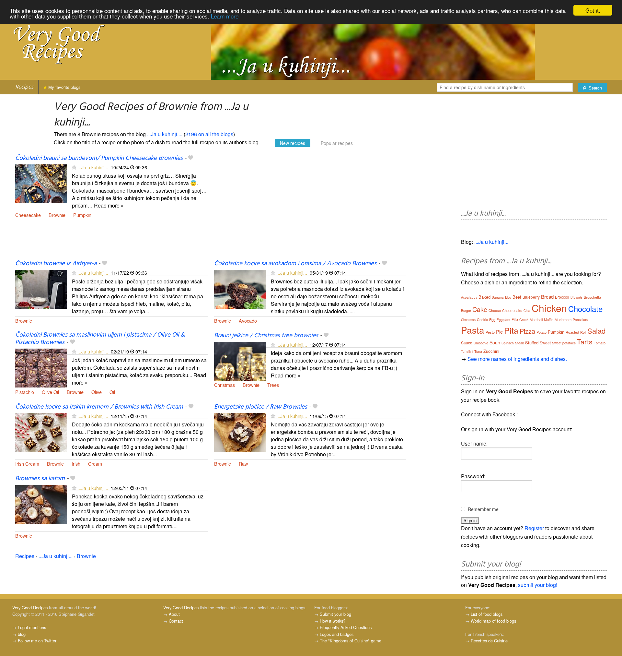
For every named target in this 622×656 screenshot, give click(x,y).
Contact (176, 621)
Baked (484, 297)
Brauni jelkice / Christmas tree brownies (266, 335)
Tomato (599, 342)
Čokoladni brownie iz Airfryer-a (56, 263)
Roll (583, 332)
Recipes (24, 87)
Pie (499, 331)
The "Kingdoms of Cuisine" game (350, 641)
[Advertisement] (310, 206)
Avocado (248, 320)
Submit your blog (335, 614)
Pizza (527, 331)
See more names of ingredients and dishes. (517, 359)
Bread (547, 296)
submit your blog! (537, 585)
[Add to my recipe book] (190, 158)
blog (22, 634)
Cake (479, 309)
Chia (527, 310)
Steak (519, 343)
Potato (541, 332)
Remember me (483, 509)
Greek (523, 319)
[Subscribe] (74, 167)
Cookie (482, 319)
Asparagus (469, 297)
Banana (498, 297)
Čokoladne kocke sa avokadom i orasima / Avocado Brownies (295, 263)
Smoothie (481, 342)
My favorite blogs (64, 87)
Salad (596, 331)
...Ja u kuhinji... (164, 134)
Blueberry (531, 297)
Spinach (507, 343)
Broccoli (562, 297)
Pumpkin (82, 214)
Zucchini (491, 351)
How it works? (332, 621)
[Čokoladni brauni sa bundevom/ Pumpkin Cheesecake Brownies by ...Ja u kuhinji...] (41, 183)
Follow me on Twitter (37, 641)
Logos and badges (336, 634)
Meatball (536, 319)
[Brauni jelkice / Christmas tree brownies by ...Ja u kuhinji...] (240, 360)
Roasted (572, 332)
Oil (112, 391)
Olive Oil (50, 391)
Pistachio (24, 391)
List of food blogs (486, 614)
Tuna (478, 351)
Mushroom (563, 319)
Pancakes (580, 319)
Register (534, 528)
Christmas (224, 384)
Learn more (224, 16)
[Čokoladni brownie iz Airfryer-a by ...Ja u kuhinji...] (41, 288)
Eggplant (503, 319)
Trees (273, 384)
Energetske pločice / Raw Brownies (260, 407)
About (174, 614)
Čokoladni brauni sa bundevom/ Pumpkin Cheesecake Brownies (99, 158)
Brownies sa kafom (40, 478)
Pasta (472, 329)
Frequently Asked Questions (346, 627)
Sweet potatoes (564, 343)
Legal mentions (32, 627)
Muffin (548, 319)
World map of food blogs (493, 621)
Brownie (57, 214)
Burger (466, 310)
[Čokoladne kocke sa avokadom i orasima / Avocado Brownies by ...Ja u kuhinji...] (240, 288)
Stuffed (531, 343)
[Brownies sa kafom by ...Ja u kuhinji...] (41, 503)
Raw (243, 463)
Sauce (466, 342)
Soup (495, 342)
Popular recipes (337, 143)
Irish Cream (27, 463)
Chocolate (585, 308)
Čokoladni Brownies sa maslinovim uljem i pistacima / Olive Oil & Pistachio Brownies (100, 338)
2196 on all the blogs (209, 134)
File (515, 319)
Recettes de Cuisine (489, 641)
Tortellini (467, 351)
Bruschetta (592, 297)
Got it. (592, 10)
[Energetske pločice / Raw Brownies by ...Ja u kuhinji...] (240, 431)
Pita (511, 330)
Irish (76, 463)
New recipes (292, 143)
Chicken (549, 308)
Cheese (495, 310)
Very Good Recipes (30, 607)
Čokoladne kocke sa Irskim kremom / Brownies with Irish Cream (99, 407)
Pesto (490, 332)
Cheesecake (28, 214)
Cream (95, 463)
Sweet (545, 342)
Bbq (508, 297)
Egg (492, 319)
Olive (96, 391)
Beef (517, 297)
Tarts (585, 341)
